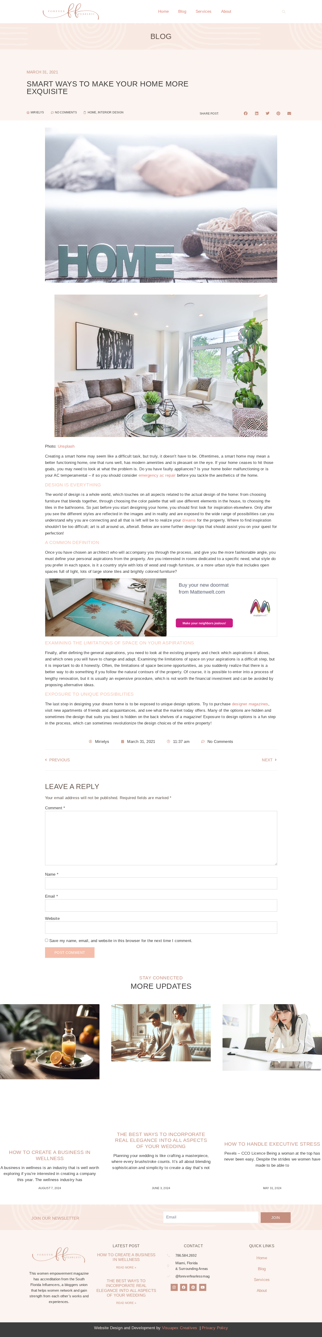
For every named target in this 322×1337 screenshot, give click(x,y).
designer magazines (250, 704)
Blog (182, 11)
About (226, 11)
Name (51, 874)
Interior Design (111, 112)
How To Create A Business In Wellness (126, 1257)
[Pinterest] (193, 1287)
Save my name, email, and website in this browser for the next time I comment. (120, 941)
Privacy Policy (215, 1328)
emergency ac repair (157, 475)
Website (52, 919)
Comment (55, 808)
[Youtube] (202, 1287)
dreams (189, 520)
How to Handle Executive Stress (272, 1144)
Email (51, 896)
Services (204, 11)
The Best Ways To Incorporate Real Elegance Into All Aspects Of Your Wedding (161, 1140)
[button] (283, 11)
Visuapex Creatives (179, 1328)
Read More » (126, 1267)
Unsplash (66, 446)
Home (163, 11)
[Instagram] (174, 1287)
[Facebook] (183, 1287)
